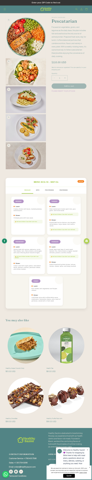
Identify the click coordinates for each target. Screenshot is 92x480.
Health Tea (49, 368)
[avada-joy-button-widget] (86, 241)
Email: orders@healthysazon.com (22, 467)
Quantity (54, 73)
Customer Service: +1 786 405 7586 (23, 458)
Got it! (69, 476)
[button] (4, 9)
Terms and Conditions (17, 476)
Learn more (83, 472)
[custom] (11, 472)
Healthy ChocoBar (12, 418)
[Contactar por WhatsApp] (5, 474)
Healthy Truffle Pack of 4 (54, 418)
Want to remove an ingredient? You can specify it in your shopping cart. (69, 68)
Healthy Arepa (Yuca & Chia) (15, 368)
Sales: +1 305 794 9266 (18, 463)
